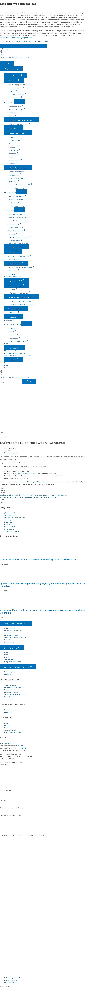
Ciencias (11, 163)
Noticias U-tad (9, 524)
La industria (8, 522)
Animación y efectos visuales (14, 517)
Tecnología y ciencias (11, 531)
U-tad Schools (13, 224)
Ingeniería (12, 153)
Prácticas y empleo (11, 672)
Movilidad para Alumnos (12, 351)
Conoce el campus (15, 286)
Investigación (9, 102)
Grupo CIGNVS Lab (15, 109)
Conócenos (12, 81)
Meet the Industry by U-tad (18, 214)
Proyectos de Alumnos (12, 324)
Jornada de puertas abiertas (18, 256)
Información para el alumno (18, 293)
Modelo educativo (15, 88)
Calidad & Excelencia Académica (20, 120)
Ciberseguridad (14, 160)
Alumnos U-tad (9, 515)
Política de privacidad (12, 978)
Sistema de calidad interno (18, 124)
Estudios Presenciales (16, 168)
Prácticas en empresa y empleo (20, 301)
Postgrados (12, 181)
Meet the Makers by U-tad (18, 217)
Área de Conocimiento (16, 133)
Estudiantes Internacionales (14, 353)
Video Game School (15, 231)
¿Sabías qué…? (9, 513)
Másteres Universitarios (17, 178)
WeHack (11, 234)
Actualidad (12, 360)
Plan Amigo (12, 274)
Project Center (9, 320)
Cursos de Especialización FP (19, 185)
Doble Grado (8, 640)
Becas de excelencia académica (20, 267)
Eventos (7, 363)
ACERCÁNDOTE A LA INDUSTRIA (17, 667)
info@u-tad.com (6, 743)
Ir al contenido (5, 49)
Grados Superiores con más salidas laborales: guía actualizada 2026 (38, 559)
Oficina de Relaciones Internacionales (18, 355)
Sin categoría (9, 529)
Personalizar (38, 46)
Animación (12, 137)
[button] (43, 433)
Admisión (12, 252)
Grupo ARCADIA (14, 106)
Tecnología (12, 157)
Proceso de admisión (16, 259)
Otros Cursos (9, 210)
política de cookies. (40, 41)
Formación (12, 128)
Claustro (11, 91)
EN (1, 54)
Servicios (11, 290)
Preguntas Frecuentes (12, 276)
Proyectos (12, 317)
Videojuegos (13, 150)
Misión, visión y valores (16, 85)
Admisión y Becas (15, 247)
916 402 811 (19, 745)
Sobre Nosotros (14, 76)
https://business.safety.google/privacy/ (18, 38)
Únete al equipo (14, 98)
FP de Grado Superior (16, 188)
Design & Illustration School (18, 237)
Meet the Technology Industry (19, 221)
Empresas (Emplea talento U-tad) (20, 304)
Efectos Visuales (14, 140)
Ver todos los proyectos (17, 341)
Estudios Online (10, 192)
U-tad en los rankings (16, 94)
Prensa (6, 367)
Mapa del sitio (9, 982)
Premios (7, 344)
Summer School (14, 241)
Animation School (15, 227)
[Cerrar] (29, 381)
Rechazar (21, 46)
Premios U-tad (9, 527)
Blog (6, 365)
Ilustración (12, 147)
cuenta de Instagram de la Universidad (35, 482)
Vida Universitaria (14, 309)
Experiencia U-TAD (15, 281)
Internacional (13, 348)
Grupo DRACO (14, 112)
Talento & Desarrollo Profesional (20, 297)
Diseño (11, 144)
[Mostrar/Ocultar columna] (19, 101)
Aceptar (7, 46)
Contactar (28, 58)
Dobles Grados (14, 175)
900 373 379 (23, 748)
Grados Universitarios (16, 172)
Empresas (7, 674)
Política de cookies (11, 980)
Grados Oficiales (10, 628)
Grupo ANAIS (13, 116)
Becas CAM (13, 271)
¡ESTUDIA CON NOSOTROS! (14, 624)
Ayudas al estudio (15, 264)
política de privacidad (22, 41)
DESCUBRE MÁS (10, 648)
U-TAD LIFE (12, 313)
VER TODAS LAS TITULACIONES (16, 243)
